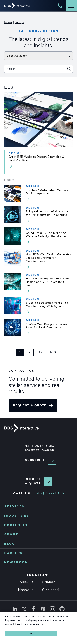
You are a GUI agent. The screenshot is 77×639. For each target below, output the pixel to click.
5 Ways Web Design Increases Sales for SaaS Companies (46, 326)
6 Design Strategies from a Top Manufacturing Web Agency (47, 304)
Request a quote (29, 405)
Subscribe (35, 460)
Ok (31, 633)
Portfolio (16, 525)
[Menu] (71, 5)
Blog (9, 544)
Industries (16, 516)
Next (55, 352)
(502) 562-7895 (49, 493)
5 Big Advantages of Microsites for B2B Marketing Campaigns (47, 213)
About (11, 534)
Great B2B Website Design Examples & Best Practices (36, 158)
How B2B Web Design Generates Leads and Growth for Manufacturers (48, 258)
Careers (13, 553)
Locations (38, 575)
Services (14, 506)
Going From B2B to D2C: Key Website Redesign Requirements (48, 234)
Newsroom (16, 562)
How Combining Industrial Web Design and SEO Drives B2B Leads (47, 282)
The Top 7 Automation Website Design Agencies (47, 192)
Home (8, 22)
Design (19, 22)
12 (41, 352)
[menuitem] (38, 506)
